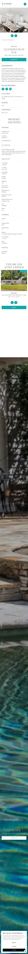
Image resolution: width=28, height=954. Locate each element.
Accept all (14, 950)
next (15, 35)
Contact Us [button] (14, 837)
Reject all (14, 942)
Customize (14, 946)
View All (14, 307)
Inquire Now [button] (14, 59)
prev (12, 35)
